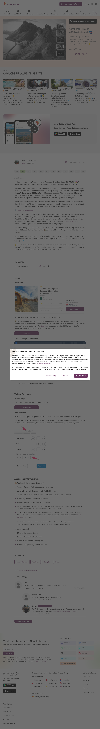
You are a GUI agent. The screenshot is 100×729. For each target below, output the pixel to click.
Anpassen (66, 376)
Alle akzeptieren (81, 376)
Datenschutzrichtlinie (43, 364)
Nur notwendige (51, 376)
